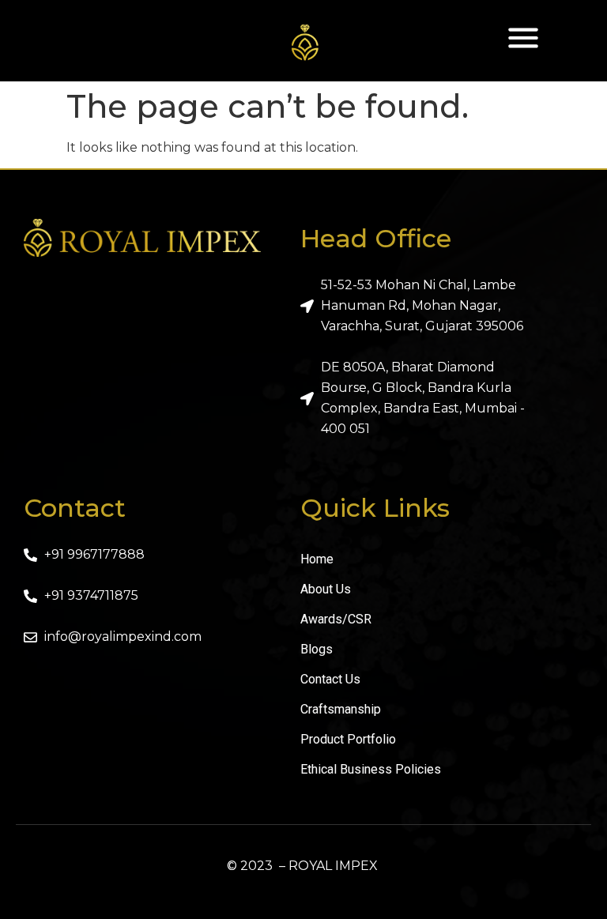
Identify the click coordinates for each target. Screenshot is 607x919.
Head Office (375, 238)
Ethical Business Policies (370, 769)
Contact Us (330, 679)
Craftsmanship (340, 709)
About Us (325, 589)
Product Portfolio (348, 739)
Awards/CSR (335, 619)
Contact (75, 507)
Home (317, 559)
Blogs (316, 649)
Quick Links (375, 507)
